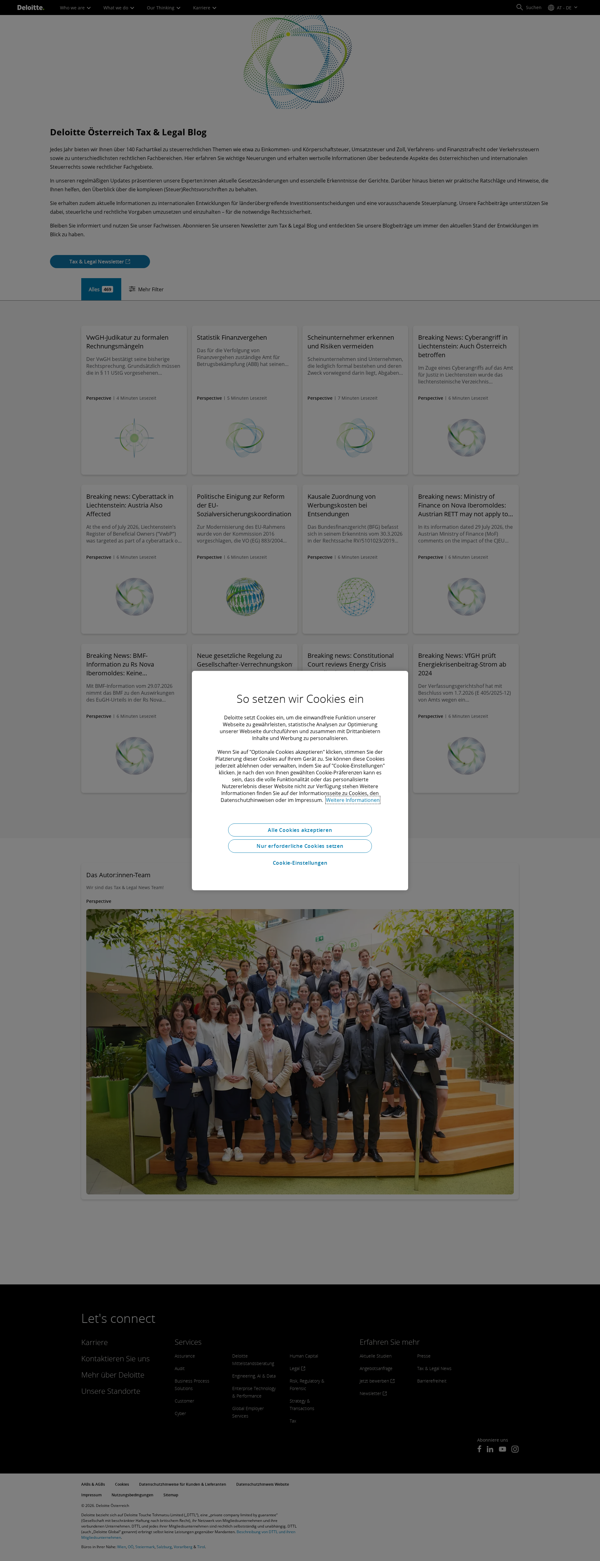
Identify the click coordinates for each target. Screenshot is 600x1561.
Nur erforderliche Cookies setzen (300, 846)
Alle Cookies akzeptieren (300, 829)
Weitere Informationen (353, 799)
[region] (300, 780)
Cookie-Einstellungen (300, 862)
